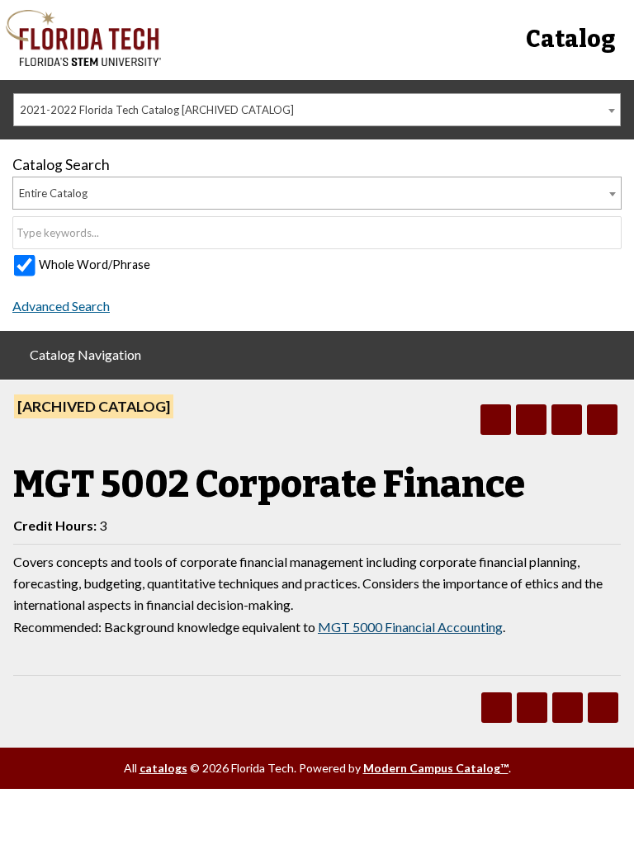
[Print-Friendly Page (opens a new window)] (566, 419)
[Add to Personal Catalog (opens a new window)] (495, 419)
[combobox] (317, 109)
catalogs (163, 768)
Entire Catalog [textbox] (53, 193)
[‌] (84, 61)
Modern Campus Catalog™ (436, 768)
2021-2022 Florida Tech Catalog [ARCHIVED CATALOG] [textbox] (157, 109)
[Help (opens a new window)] (602, 419)
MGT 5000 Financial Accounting (410, 627)
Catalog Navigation (85, 354)
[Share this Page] (531, 419)
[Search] (610, 232)
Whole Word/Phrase (94, 264)
